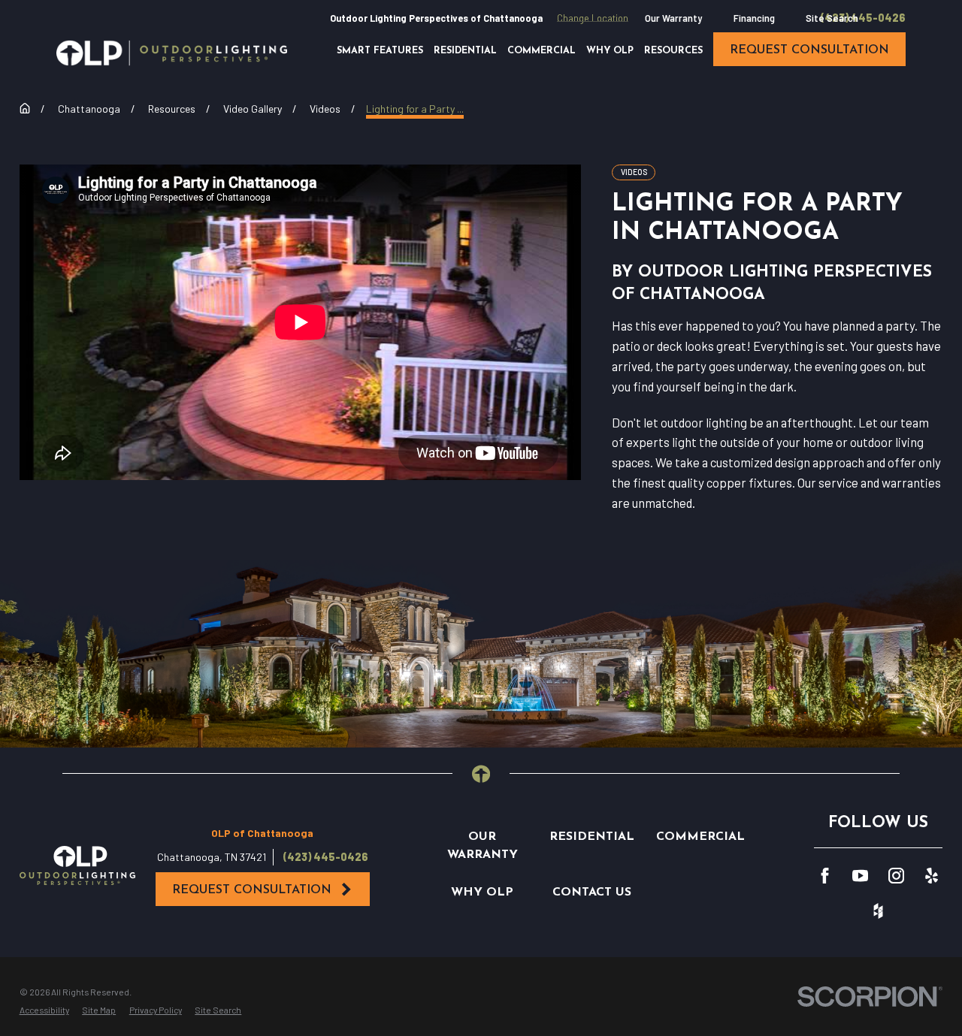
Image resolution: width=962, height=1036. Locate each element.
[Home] (171, 53)
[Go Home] (25, 108)
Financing (754, 18)
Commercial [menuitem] (541, 51)
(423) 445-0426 (863, 18)
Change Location (592, 18)
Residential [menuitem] (465, 51)
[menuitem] (44, 1010)
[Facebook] (825, 875)
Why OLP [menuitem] (610, 51)
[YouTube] (860, 875)
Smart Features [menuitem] (380, 51)
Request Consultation (251, 890)
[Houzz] (878, 911)
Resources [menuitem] (673, 51)
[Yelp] (931, 875)
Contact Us (591, 892)
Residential (591, 837)
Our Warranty (673, 18)
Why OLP (482, 892)
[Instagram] (896, 875)
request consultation (809, 50)
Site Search (832, 18)
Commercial (700, 837)
